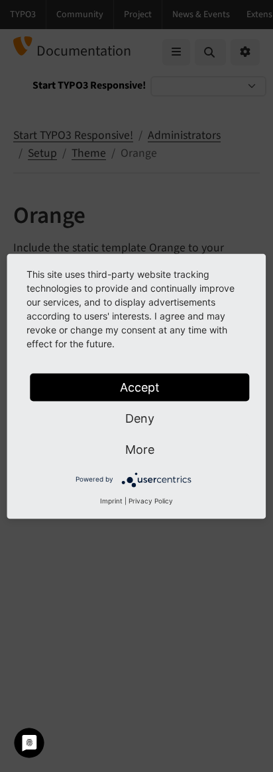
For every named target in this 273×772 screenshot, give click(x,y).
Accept (140, 387)
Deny (139, 418)
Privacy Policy (151, 500)
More (139, 449)
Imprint (111, 500)
